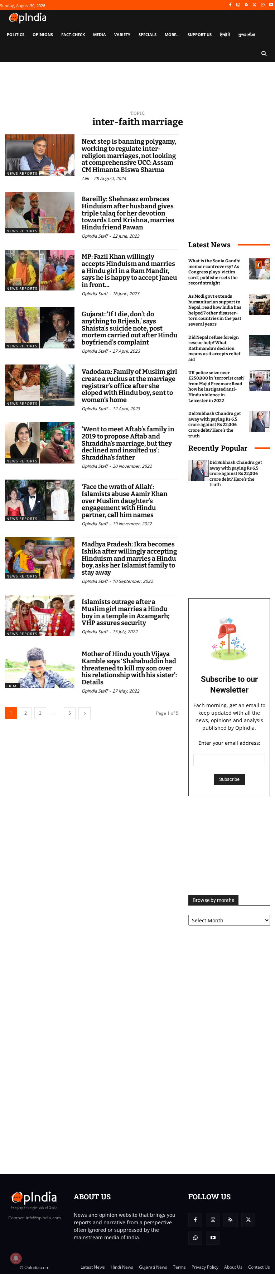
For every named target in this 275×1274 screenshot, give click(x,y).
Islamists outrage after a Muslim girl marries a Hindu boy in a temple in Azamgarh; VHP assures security (125, 612)
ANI (85, 178)
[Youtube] (271, 5)
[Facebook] (230, 5)
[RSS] (246, 5)
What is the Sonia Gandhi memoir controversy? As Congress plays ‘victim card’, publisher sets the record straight (214, 272)
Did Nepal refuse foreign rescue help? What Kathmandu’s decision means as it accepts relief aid (214, 348)
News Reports (21, 173)
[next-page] (84, 713)
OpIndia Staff (94, 236)
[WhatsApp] (263, 5)
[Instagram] (238, 5)
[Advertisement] (229, 845)
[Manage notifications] (15, 1258)
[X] (255, 5)
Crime (12, 685)
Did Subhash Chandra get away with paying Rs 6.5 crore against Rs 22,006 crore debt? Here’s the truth (214, 424)
